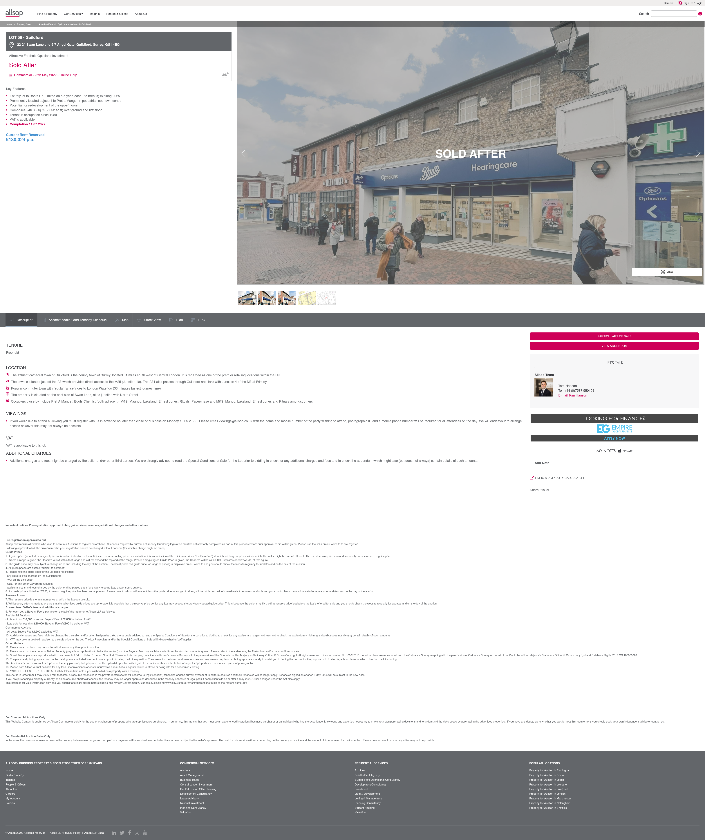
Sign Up (688, 3)
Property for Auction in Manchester (550, 798)
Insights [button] (95, 14)
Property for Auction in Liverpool (548, 789)
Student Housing (365, 808)
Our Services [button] (72, 14)
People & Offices (16, 784)
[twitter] (122, 832)
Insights (10, 779)
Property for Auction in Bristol (546, 775)
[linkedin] (114, 832)
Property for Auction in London (547, 793)
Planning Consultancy (193, 808)
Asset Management (192, 775)
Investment (361, 789)
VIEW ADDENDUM (614, 346)
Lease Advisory (189, 798)
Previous (243, 153)
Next (698, 153)
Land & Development (367, 793)
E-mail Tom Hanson (572, 395)
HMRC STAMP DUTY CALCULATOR (559, 478)
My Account (13, 798)
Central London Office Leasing (198, 789)
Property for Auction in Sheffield (548, 808)
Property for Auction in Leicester (548, 784)
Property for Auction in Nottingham (549, 803)
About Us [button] (141, 14)
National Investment (192, 803)
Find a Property (15, 775)
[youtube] (145, 832)
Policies (10, 803)
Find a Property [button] (47, 14)
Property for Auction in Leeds (546, 779)
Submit (700, 14)
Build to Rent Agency (367, 775)
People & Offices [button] (117, 14)
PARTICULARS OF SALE (614, 336)
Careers (668, 3)
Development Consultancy (196, 793)
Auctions (185, 770)
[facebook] (129, 832)
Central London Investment (196, 784)
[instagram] (137, 832)
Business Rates (189, 779)
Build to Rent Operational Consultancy (377, 779)
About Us (11, 789)
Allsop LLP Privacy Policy (65, 832)
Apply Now (614, 438)
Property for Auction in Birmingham (550, 770)
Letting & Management (368, 798)
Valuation (185, 812)
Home (9, 770)
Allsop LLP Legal (94, 832)
